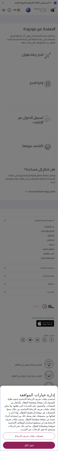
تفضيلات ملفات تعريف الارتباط (29, 436)
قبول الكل (29, 445)
